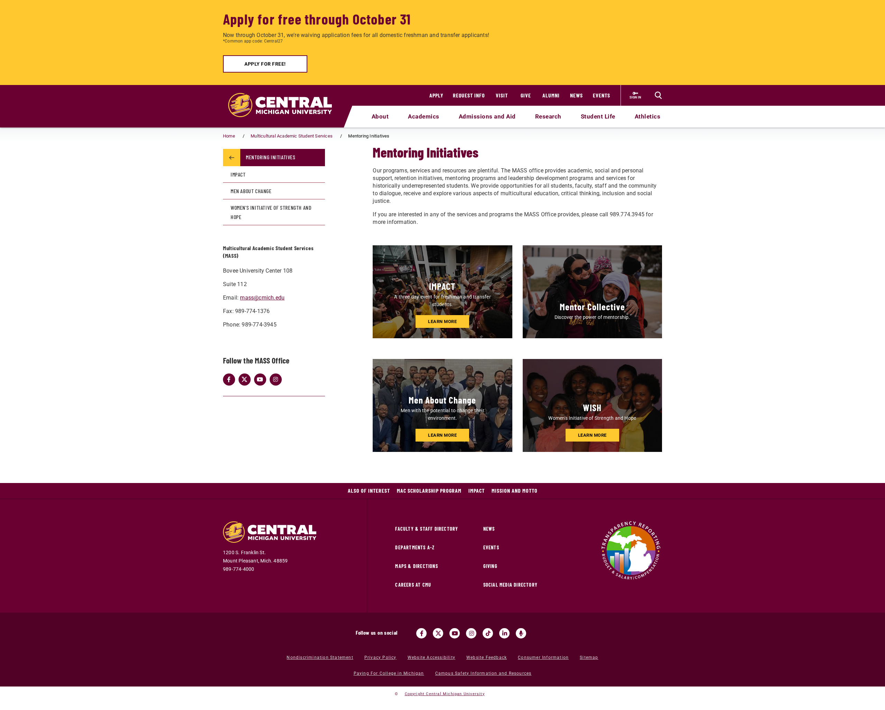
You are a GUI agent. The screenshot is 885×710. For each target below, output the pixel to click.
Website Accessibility (431, 657)
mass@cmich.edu (262, 297)
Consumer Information (543, 657)
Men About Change (251, 191)
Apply (436, 95)
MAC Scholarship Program (429, 490)
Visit (502, 95)
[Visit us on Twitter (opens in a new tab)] (438, 633)
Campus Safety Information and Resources (483, 673)
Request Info (469, 95)
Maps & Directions (416, 566)
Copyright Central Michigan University (445, 694)
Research (548, 116)
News (576, 95)
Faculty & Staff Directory (426, 529)
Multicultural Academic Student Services (292, 136)
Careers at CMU (413, 585)
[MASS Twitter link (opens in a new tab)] (245, 379)
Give (526, 95)
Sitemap (589, 657)
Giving (490, 566)
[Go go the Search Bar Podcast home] (521, 633)
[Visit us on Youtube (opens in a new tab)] (454, 633)
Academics (423, 116)
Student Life (598, 116)
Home (229, 136)
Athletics (648, 116)
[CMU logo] (284, 97)
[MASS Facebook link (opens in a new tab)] (229, 379)
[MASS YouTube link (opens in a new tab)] (260, 379)
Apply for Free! (265, 64)
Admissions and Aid (487, 116)
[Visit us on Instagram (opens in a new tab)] (471, 633)
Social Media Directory (510, 585)
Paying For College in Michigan (389, 673)
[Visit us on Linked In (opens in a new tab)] (504, 633)
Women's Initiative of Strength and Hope (271, 212)
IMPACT (238, 174)
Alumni (551, 95)
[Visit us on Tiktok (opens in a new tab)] (487, 633)
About (380, 116)
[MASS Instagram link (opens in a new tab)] (276, 379)
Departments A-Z (415, 547)
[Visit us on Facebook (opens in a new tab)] (421, 633)
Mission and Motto (515, 490)
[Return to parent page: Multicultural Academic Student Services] (231, 157)
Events (601, 95)
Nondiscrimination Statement (320, 657)
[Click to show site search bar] (658, 95)
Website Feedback (486, 657)
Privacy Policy (380, 657)
